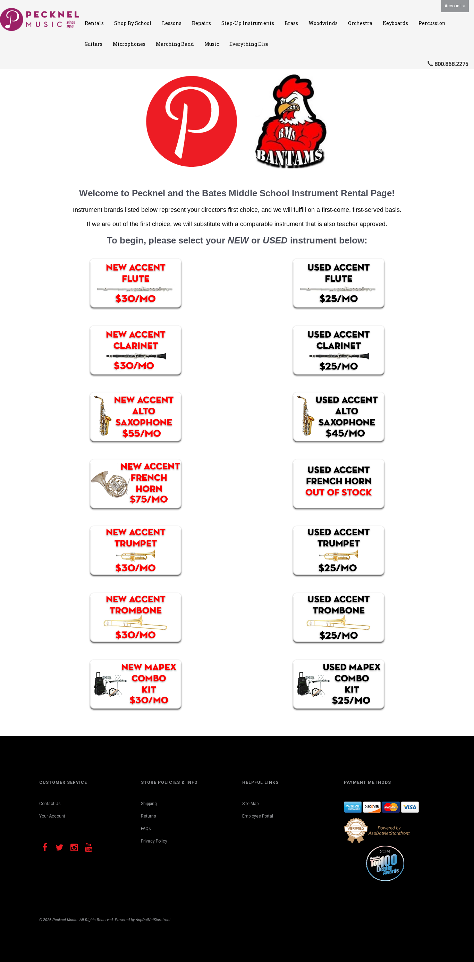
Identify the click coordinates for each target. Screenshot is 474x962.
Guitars (93, 44)
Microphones (129, 44)
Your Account (52, 816)
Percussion (432, 23)
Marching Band (175, 44)
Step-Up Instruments (247, 23)
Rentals (94, 23)
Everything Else (249, 44)
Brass (291, 23)
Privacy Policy (154, 841)
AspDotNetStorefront (153, 920)
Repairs (201, 23)
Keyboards (395, 23)
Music (211, 44)
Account (453, 5)
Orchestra (360, 23)
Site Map (250, 803)
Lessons (171, 23)
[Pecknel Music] (39, 19)
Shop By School (133, 23)
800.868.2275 (451, 64)
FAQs (146, 828)
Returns (148, 816)
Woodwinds (323, 23)
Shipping (149, 803)
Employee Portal (257, 816)
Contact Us (50, 803)
